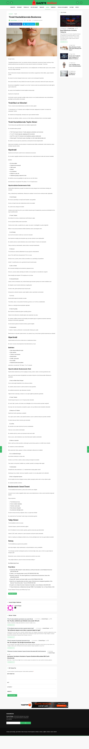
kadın (52, 731)
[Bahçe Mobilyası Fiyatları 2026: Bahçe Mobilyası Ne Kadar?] (64, 47)
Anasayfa (12, 7)
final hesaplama (31, 731)
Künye (77, 7)
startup (40, 731)
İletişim (71, 7)
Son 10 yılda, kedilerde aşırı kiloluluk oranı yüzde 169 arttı (23, 621)
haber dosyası (24, 731)
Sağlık (47, 7)
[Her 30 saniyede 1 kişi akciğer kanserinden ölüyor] (18, 640)
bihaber (37, 731)
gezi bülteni (18, 731)
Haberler (53, 7)
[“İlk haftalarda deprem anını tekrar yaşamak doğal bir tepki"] (20, 628)
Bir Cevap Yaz (12, 593)
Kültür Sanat (34, 7)
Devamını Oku (11, 637)
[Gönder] (77, 2)
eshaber (48, 731)
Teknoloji (26, 7)
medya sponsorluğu (10, 731)
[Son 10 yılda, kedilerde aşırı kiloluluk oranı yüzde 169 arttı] (20, 618)
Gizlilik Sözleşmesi (63, 7)
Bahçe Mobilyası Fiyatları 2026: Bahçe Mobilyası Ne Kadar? (75, 48)
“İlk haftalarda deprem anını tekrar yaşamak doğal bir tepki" (24, 630)
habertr (55, 731)
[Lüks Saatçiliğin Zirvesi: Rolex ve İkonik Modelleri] (64, 64)
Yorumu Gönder (12, 695)
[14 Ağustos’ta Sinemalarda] (64, 73)
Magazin (42, 7)
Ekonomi (19, 7)
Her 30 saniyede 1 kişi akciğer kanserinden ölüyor (21, 642)
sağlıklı (44, 731)
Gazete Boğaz (14, 20)
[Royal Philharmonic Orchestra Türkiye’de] (70, 20)
